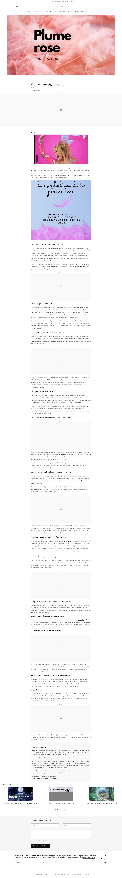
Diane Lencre (46, 874)
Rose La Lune (39, 874)
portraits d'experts (89, 858)
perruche (81, 620)
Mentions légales (65, 874)
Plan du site (86, 874)
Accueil (32, 79)
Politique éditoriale (55, 874)
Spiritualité (37, 79)
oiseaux (35, 693)
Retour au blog (62, 810)
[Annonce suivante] (106, 1)
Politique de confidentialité (76, 874)
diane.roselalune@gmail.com (49, 778)
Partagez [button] (35, 132)
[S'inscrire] (43, 862)
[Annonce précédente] (16, 1)
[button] (17, 7)
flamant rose (67, 541)
